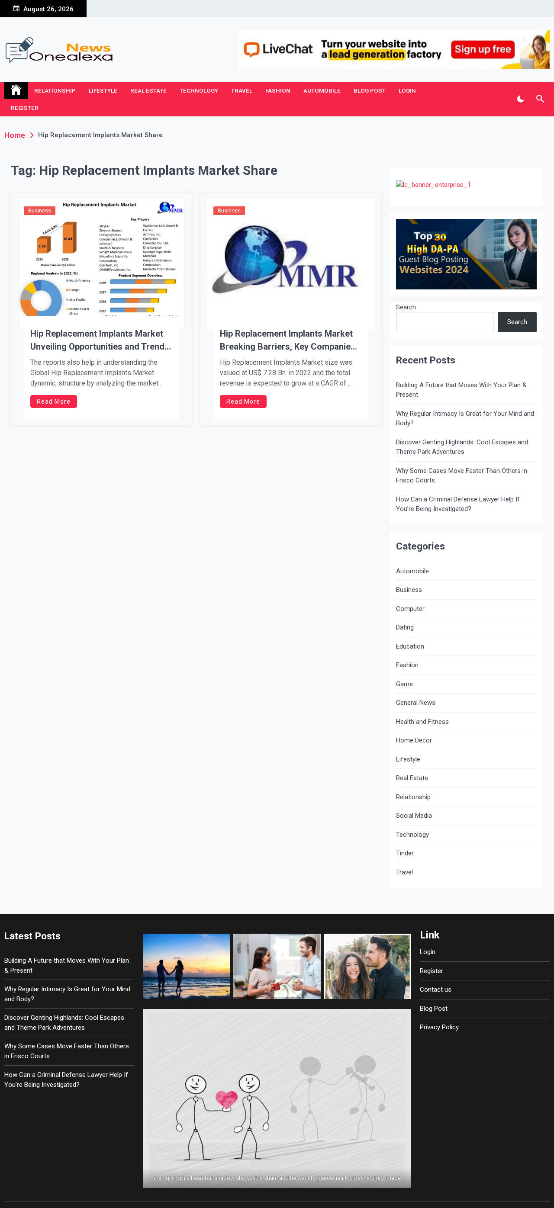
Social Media (414, 815)
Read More (54, 401)
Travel (241, 90)
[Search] (540, 99)
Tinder (405, 853)
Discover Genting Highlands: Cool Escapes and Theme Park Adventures (462, 447)
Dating (405, 627)
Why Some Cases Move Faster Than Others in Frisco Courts (461, 476)
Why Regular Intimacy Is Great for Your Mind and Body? (465, 418)
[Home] (16, 90)
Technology (199, 90)
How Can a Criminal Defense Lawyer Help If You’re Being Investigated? (458, 504)
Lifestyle (103, 90)
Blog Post (370, 90)
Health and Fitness (422, 722)
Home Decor (414, 740)
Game (404, 684)
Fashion (277, 90)
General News (415, 703)
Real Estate (148, 90)
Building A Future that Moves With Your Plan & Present (461, 390)
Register (25, 107)
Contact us (435, 989)
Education (410, 646)
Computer (410, 609)
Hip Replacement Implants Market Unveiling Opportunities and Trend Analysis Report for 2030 (97, 340)
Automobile (322, 90)
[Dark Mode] (520, 99)
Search (406, 307)
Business (39, 210)
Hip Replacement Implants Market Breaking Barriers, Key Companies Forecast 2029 (287, 340)
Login (407, 90)
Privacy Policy (439, 1027)
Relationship (55, 90)
